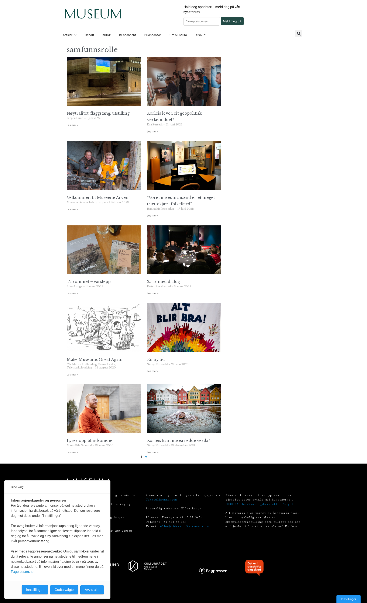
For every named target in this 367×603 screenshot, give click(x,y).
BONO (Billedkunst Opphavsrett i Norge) (259, 504)
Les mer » (72, 125)
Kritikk (107, 35)
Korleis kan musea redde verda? (178, 440)
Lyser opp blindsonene (89, 440)
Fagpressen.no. (22, 571)
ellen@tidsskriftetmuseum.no (184, 526)
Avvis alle (92, 590)
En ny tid (156, 359)
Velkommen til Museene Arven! (98, 197)
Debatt (89, 35)
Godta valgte (64, 590)
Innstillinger (348, 599)
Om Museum (178, 35)
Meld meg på (232, 21)
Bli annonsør (152, 35)
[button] (298, 33)
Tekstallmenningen (161, 499)
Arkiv (198, 35)
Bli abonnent (127, 35)
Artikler (67, 35)
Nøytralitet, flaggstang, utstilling (98, 113)
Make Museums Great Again (95, 359)
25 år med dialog (163, 281)
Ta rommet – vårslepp (89, 281)
